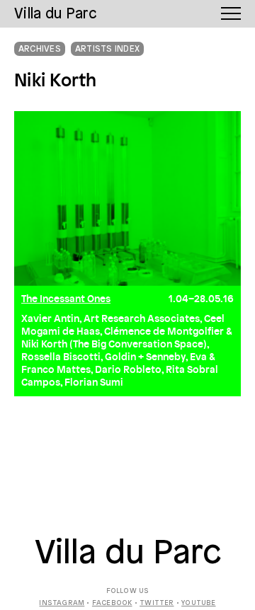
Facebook (112, 603)
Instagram (61, 603)
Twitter (157, 603)
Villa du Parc (128, 554)
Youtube (198, 603)
